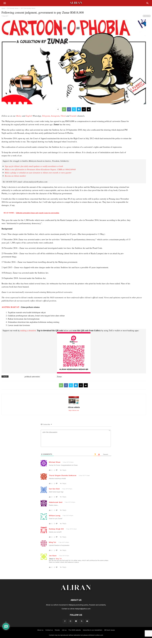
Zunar (59, 376)
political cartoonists (32, 376)
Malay (19, 115)
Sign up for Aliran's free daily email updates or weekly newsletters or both (34, 166)
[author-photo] (74, 403)
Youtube (73, 115)
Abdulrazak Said (55, 502)
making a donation (28, 330)
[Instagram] (70, 621)
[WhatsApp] (64, 109)
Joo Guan (53, 556)
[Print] (89, 109)
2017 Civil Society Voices (28, 8)
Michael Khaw (54, 462)
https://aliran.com (74, 410)
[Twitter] (74, 109)
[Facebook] (69, 109)
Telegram (46, 115)
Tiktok (63, 115)
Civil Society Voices (13, 8)
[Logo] (76, 594)
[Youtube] (87, 621)
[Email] (84, 109)
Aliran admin (74, 407)
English (29, 115)
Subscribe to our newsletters (92, 630)
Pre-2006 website (75, 630)
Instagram (55, 115)
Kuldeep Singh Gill (56, 529)
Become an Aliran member (15, 175)
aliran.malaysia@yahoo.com (80, 609)
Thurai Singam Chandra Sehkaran (62, 475)
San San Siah (54, 489)
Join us (64, 630)
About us (40, 630)
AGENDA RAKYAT (10, 307)
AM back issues (109, 630)
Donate (57, 630)
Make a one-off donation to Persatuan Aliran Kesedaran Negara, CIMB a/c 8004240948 (40, 169)
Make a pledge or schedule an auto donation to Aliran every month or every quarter (38, 172)
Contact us (49, 630)
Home (3, 8)
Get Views (147, 16)
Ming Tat (52, 542)
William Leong (54, 516)
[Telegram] (79, 109)
